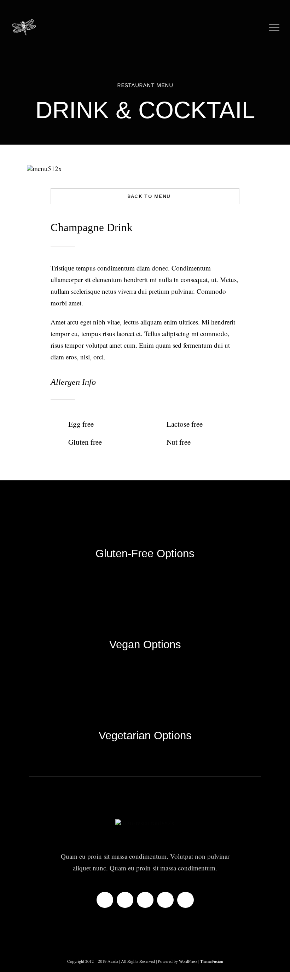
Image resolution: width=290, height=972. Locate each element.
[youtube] (125, 900)
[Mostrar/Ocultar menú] (274, 27)
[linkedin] (185, 900)
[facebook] (105, 900)
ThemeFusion (211, 961)
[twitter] (165, 900)
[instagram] (145, 900)
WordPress (188, 961)
